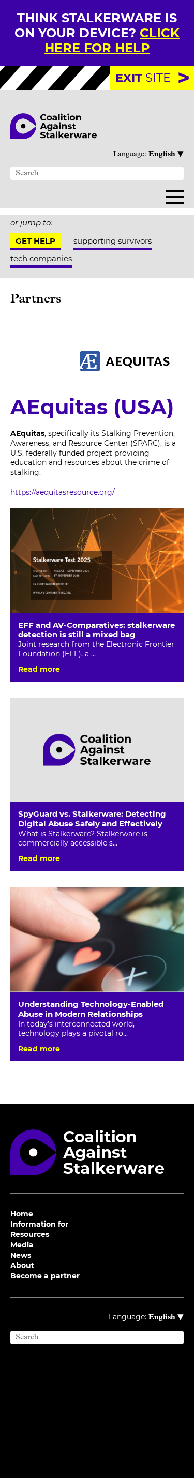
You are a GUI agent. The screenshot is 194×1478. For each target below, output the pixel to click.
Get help (35, 241)
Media (22, 1244)
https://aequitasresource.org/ (62, 492)
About (22, 1265)
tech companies (41, 258)
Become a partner (45, 1275)
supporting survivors (112, 241)
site (143, 77)
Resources (29, 1234)
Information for (39, 1224)
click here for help (112, 40)
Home (21, 1213)
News (20, 1255)
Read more (39, 669)
